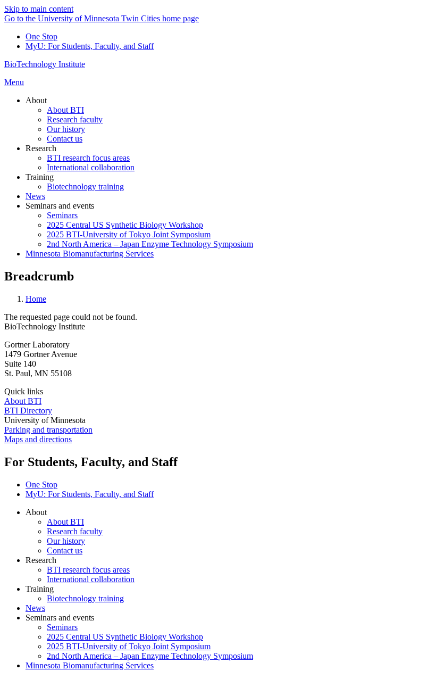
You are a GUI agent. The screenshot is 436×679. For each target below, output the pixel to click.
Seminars (62, 627)
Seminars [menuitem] (62, 215)
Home (36, 298)
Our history (66, 540)
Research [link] (41, 148)
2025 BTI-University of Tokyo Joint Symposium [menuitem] (129, 234)
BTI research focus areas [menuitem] (88, 157)
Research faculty (75, 531)
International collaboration (91, 579)
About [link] (36, 100)
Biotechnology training (85, 598)
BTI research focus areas (88, 569)
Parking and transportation (48, 429)
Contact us (64, 550)
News (35, 607)
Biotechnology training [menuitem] (85, 186)
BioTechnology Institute (44, 64)
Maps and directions (38, 439)
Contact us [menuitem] (64, 138)
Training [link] (40, 176)
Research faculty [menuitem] (75, 119)
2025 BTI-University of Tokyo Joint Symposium (129, 646)
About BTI (22, 400)
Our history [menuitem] (66, 129)
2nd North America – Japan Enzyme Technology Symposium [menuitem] (150, 244)
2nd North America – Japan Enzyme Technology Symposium (150, 655)
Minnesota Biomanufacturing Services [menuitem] (90, 253)
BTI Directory (28, 410)
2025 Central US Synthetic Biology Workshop (125, 636)
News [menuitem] (35, 196)
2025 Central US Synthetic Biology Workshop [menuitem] (125, 224)
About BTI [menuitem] (65, 109)
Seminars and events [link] (60, 205)
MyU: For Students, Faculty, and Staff (90, 46)
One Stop (41, 36)
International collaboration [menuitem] (91, 167)
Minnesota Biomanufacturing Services (90, 665)
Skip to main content (38, 8)
